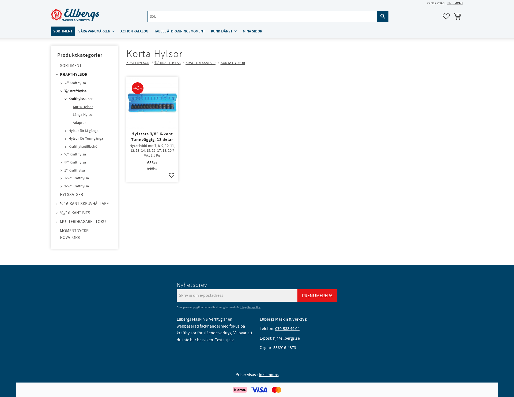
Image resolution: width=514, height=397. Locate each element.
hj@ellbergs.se (286, 338)
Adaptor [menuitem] (79, 122)
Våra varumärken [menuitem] (94, 31)
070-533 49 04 (287, 328)
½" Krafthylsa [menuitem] (75, 154)
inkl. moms (455, 3)
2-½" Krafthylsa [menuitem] (76, 186)
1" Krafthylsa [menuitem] (74, 170)
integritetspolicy (250, 307)
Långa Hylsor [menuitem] (83, 114)
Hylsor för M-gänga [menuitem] (84, 130)
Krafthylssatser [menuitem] (81, 99)
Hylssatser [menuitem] (71, 194)
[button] (446, 16)
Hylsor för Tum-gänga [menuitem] (86, 138)
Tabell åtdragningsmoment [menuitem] (179, 31)
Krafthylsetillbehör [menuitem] (84, 146)
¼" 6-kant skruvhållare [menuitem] (84, 203)
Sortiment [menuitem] (63, 31)
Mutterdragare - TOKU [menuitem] (83, 221)
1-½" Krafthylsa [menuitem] (76, 178)
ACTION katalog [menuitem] (134, 31)
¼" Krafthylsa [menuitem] (75, 83)
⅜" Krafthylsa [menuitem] (75, 91)
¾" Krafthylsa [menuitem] (75, 162)
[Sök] (382, 16)
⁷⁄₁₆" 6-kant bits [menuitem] (75, 213)
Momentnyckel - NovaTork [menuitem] (76, 234)
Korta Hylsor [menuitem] (83, 107)
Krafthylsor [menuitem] (74, 74)
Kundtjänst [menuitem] (222, 31)
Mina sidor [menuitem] (252, 31)
